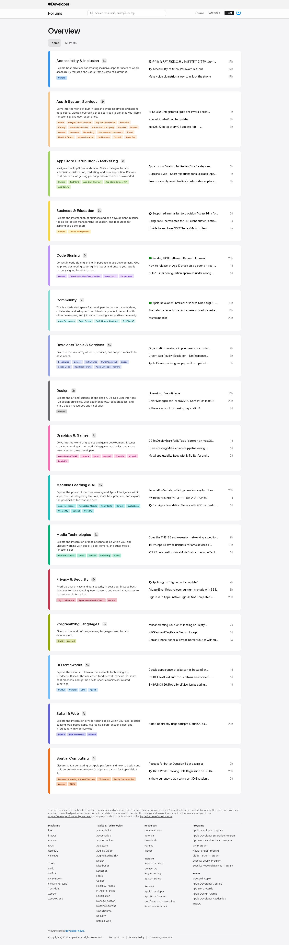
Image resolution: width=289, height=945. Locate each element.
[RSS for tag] (104, 60)
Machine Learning (106, 906)
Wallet (61, 122)
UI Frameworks (69, 665)
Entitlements (126, 276)
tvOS (51, 845)
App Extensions (105, 840)
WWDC (197, 903)
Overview (64, 30)
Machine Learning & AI (75, 485)
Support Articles (153, 863)
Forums (55, 13)
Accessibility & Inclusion (77, 60)
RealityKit (62, 461)
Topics (54, 43)
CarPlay (61, 127)
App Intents (106, 506)
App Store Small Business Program (213, 840)
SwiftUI (61, 690)
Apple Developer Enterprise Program (214, 835)
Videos (148, 850)
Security (101, 916)
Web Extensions (76, 734)
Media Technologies (73, 534)
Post (229, 13)
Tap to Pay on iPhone (105, 122)
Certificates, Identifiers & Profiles (85, 276)
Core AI (119, 506)
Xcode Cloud (64, 367)
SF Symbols (55, 878)
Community (66, 300)
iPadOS (52, 835)
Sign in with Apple (66, 600)
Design (62, 390)
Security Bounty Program (207, 860)
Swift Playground (109, 362)
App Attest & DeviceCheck (91, 600)
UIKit (83, 690)
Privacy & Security (72, 579)
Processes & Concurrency (110, 132)
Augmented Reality (107, 855)
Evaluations (133, 506)
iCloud (130, 132)
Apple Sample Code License (156, 816)
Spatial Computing (72, 758)
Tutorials (149, 835)
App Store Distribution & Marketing (87, 161)
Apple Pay (130, 137)
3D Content (104, 779)
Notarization (110, 276)
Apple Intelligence (66, 506)
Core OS (122, 127)
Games (100, 880)
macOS (52, 840)
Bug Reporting (152, 873)
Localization (63, 362)
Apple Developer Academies (209, 898)
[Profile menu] (238, 13)
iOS (50, 830)
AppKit (93, 690)
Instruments (91, 362)
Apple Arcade (85, 321)
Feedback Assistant (155, 906)
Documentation (153, 830)
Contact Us (150, 868)
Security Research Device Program (213, 865)
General (61, 78)
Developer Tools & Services (80, 345)
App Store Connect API (116, 182)
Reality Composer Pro (124, 779)
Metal (96, 456)
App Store (102, 845)
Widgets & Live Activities (79, 122)
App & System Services (77, 101)
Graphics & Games (72, 435)
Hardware (74, 132)
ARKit (72, 784)
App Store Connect (92, 182)
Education (102, 870)
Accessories (103, 835)
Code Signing (68, 255)
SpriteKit (132, 456)
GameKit (107, 456)
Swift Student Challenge (107, 321)
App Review (63, 187)
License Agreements (161, 937)
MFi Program (200, 845)
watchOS (53, 850)
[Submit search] (91, 13)
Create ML (63, 511)
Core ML (88, 511)
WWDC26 (214, 13)
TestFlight (74, 182)
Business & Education (75, 210)
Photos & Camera (66, 555)
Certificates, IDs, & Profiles (159, 901)
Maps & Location (85, 137)
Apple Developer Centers (207, 883)
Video (117, 555)
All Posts (70, 43)
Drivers (133, 127)
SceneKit (120, 456)
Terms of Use (116, 937)
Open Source (104, 911)
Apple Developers (66, 321)
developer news (74, 930)
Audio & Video (104, 850)
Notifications (104, 137)
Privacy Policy (136, 937)
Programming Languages (77, 624)
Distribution (103, 865)
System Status (152, 878)
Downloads (150, 840)
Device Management (79, 231)
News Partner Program (206, 850)
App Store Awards (203, 888)
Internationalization (79, 127)
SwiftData (124, 122)
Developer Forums (83, 367)
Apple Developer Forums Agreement (69, 816)
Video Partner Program (206, 855)
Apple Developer (154, 891)
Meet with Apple (202, 878)
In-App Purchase (105, 890)
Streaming (105, 555)
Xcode (124, 362)
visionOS (53, 855)
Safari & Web (67, 713)
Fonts (99, 876)
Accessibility (103, 830)
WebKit (61, 734)
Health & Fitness (65, 137)
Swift (60, 641)
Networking (88, 132)
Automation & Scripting (103, 127)
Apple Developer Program (108, 367)
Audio (81, 555)
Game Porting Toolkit (67, 456)
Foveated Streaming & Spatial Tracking (76, 779)
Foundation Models (88, 506)
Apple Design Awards (205, 893)
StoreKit (117, 137)
